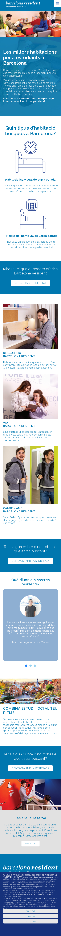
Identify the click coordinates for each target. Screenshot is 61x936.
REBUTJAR (30, 916)
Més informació (30, 921)
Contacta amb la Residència (30, 560)
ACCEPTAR (30, 911)
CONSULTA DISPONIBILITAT (30, 283)
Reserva (30, 843)
